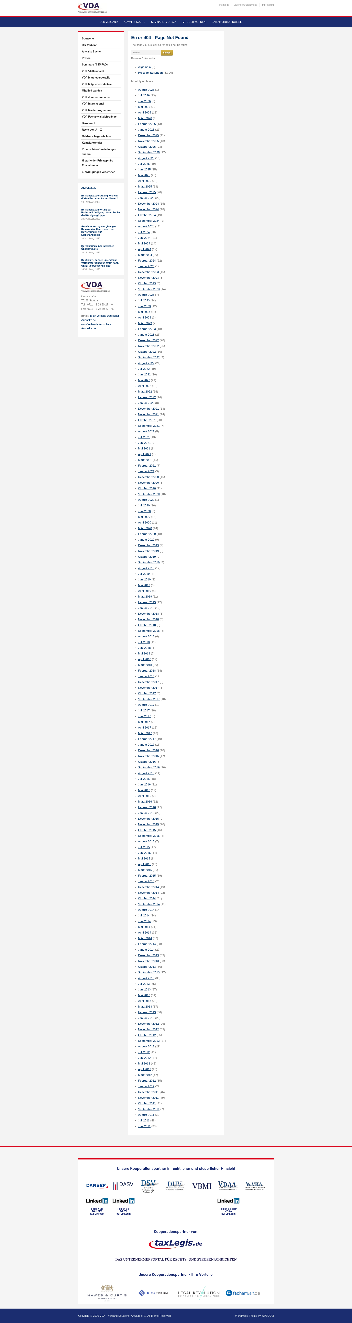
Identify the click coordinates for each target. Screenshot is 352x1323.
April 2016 (144, 795)
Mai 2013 (144, 995)
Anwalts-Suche (134, 22)
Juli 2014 (144, 915)
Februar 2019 (147, 602)
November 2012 (148, 1029)
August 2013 (146, 978)
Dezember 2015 (148, 818)
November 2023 (148, 277)
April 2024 (144, 249)
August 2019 (146, 568)
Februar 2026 (147, 123)
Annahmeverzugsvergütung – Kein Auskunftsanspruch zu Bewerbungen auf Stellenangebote (98, 230)
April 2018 (144, 659)
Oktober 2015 (147, 830)
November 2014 (148, 892)
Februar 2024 (147, 260)
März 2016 (145, 801)
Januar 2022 (146, 403)
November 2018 (148, 619)
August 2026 (146, 89)
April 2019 (144, 590)
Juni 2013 (144, 989)
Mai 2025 (144, 175)
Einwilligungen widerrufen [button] (98, 171)
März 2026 (145, 118)
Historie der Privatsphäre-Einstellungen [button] (98, 163)
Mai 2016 (144, 790)
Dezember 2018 (148, 613)
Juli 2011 (144, 1120)
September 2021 (149, 425)
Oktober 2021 (147, 420)
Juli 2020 (144, 505)
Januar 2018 (146, 676)
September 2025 (149, 152)
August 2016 (146, 773)
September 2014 (149, 904)
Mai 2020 (144, 516)
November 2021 (148, 414)
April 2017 (144, 727)
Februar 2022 (147, 397)
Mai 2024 (144, 243)
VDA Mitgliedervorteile (96, 77)
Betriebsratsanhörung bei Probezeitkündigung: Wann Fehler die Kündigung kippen (100, 212)
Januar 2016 (146, 813)
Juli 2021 (144, 437)
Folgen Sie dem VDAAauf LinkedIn (228, 1211)
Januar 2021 (146, 471)
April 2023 (144, 317)
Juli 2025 (144, 163)
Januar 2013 (146, 1018)
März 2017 (145, 733)
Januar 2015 (146, 881)
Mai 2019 (144, 585)
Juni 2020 (144, 511)
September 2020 (149, 494)
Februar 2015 (147, 875)
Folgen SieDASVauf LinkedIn (124, 1211)
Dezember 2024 (148, 203)
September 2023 (149, 289)
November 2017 (148, 687)
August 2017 (146, 704)
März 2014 (145, 938)
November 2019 (148, 551)
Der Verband (109, 22)
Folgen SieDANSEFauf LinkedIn (97, 1211)
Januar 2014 (146, 949)
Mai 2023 (144, 311)
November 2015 (148, 824)
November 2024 (148, 209)
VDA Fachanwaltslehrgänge (99, 116)
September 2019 (149, 562)
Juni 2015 (144, 852)
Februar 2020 (147, 534)
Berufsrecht (89, 123)
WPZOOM (268, 1315)
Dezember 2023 (148, 272)
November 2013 (148, 961)
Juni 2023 (144, 306)
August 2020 (146, 499)
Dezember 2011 (148, 1092)
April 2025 (144, 180)
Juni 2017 (144, 716)
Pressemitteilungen (150, 72)
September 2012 (149, 1040)
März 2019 (145, 596)
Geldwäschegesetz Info (96, 136)
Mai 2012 (144, 1063)
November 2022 (148, 346)
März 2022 (145, 391)
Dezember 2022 (148, 340)
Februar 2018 (147, 670)
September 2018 (149, 630)
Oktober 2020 (147, 488)
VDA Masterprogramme (96, 110)
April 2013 (144, 1000)
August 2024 (146, 226)
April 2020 (144, 522)
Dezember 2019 (148, 545)
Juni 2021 (144, 442)
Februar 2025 (147, 192)
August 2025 (146, 158)
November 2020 (148, 482)
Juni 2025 (144, 169)
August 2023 (146, 294)
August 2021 (146, 431)
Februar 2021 (147, 465)
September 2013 (149, 972)
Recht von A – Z (92, 129)
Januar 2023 (146, 334)
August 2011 (146, 1114)
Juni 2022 (144, 374)
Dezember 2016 (148, 750)
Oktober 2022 (147, 351)
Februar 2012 (147, 1080)
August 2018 (146, 636)
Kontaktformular (92, 142)
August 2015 (146, 841)
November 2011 (148, 1097)
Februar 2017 (147, 739)
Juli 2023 (144, 300)
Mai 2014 (144, 926)
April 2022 (144, 385)
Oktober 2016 (147, 761)
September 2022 (149, 357)
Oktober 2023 (147, 283)
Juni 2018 (144, 647)
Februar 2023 (147, 328)
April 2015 (144, 864)
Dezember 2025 (148, 135)
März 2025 (145, 186)
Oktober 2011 (147, 1103)
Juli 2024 (144, 232)
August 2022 (146, 363)
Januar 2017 (146, 744)
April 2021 (144, 454)
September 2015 (149, 835)
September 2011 (149, 1109)
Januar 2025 (146, 198)
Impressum (268, 4)
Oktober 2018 (147, 625)
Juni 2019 (144, 579)
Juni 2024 (144, 237)
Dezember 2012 (148, 1023)
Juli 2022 (144, 368)
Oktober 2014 (147, 898)
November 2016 (148, 756)
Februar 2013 (147, 1012)
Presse (86, 58)
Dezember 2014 (148, 887)
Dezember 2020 (148, 477)
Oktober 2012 (147, 1035)
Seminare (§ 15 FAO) (163, 22)
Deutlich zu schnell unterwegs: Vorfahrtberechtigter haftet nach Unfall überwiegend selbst (100, 263)
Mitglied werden (194, 22)
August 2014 (146, 909)
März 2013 (145, 1006)
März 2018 (145, 664)
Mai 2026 (144, 106)
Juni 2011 (144, 1126)
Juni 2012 (144, 1057)
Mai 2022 (144, 380)
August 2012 (146, 1046)
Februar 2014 (147, 944)
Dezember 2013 (148, 955)
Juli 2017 (144, 710)
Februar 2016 (147, 807)
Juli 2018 (144, 642)
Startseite (224, 4)
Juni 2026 (144, 101)
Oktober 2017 (147, 693)
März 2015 (145, 869)
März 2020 (145, 528)
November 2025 (148, 141)
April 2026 (144, 112)
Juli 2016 (144, 778)
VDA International (93, 103)
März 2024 (145, 254)
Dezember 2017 (148, 682)
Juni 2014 (144, 921)
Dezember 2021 (148, 408)
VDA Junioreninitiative (96, 97)
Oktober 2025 (147, 146)
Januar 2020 (146, 539)
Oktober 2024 (147, 215)
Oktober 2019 (147, 556)
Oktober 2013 (147, 966)
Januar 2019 (146, 608)
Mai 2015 (144, 858)
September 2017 (149, 699)
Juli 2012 (144, 1052)
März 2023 (145, 323)
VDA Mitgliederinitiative (97, 84)
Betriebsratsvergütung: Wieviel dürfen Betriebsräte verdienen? (99, 197)
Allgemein (144, 67)
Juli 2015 (144, 847)
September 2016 (149, 767)
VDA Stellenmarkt (93, 71)
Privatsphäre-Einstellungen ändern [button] (99, 152)
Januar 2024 (146, 266)
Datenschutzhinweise (245, 4)
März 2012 (145, 1075)
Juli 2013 (144, 983)
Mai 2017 (144, 721)
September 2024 (149, 220)
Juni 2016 (144, 784)
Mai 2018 (144, 653)
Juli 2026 (144, 95)
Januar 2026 (146, 129)
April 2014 (144, 932)
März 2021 (145, 459)
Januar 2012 (146, 1086)
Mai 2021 (144, 448)
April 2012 (144, 1069)
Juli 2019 (144, 573)
